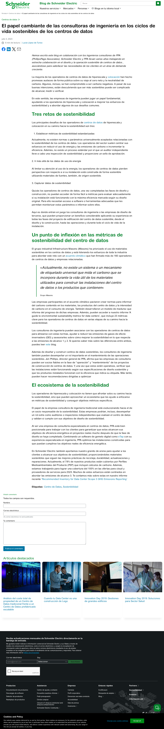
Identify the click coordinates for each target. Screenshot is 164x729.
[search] (158, 3)
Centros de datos (14, 13)
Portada (4, 13)
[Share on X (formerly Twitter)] (14, 49)
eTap (121, 436)
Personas (82, 8)
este (48, 344)
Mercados (68, 8)
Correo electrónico (11, 510)
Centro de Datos (53, 486)
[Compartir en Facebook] (3, 49)
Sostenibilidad (70, 486)
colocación (114, 77)
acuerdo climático (76, 255)
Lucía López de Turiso (32, 43)
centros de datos (93, 122)
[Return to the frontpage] (18, 5)
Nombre (6, 503)
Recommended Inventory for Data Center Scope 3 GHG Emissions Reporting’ (84, 479)
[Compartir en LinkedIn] (9, 49)
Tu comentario (9, 521)
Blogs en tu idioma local (107, 8)
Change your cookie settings (117, 721)
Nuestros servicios (49, 8)
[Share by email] (19, 49)
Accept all (137, 721)
